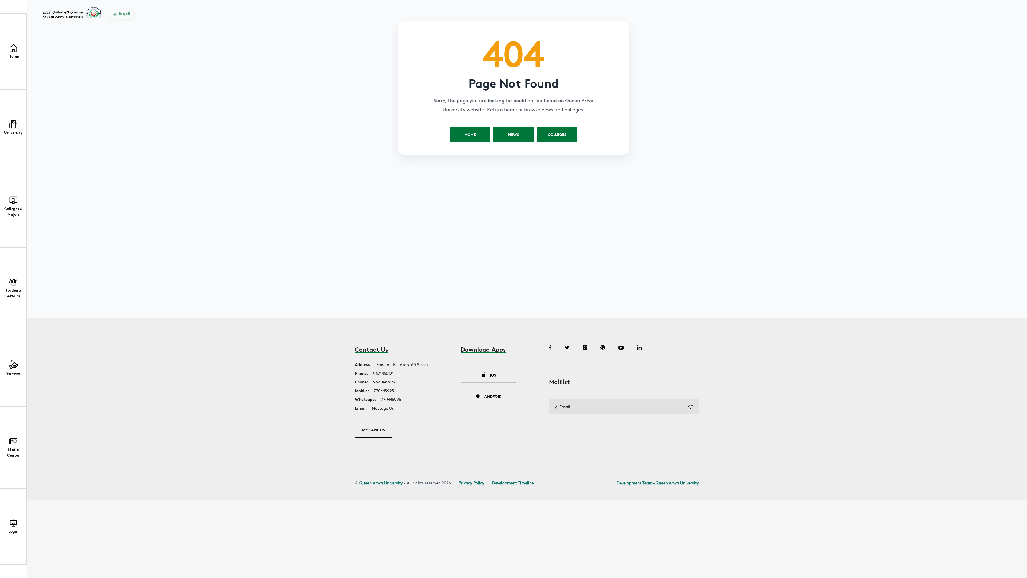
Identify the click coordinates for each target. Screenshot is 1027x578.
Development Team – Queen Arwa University (657, 482)
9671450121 (383, 373)
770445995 (384, 390)
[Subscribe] (691, 407)
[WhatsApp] (602, 348)
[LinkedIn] (639, 348)
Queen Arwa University (381, 482)
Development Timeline (513, 482)
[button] (13, 128)
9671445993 (384, 382)
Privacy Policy (471, 482)
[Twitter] (567, 348)
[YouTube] (621, 348)
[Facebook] (550, 348)
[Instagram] (585, 348)
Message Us (383, 408)
